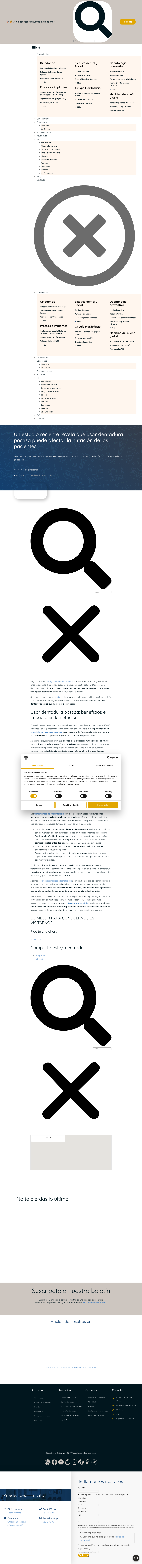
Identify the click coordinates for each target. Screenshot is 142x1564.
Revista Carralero (49, 159)
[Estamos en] (5, 1518)
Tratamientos (43, 54)
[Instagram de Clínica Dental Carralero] (61, 1462)
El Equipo (45, 125)
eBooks (44, 156)
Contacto (41, 180)
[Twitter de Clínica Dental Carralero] (67, 1462)
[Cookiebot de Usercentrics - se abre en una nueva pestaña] (108, 757)
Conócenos (42, 122)
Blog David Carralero (50, 153)
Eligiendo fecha (15, 1509)
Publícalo (39, 959)
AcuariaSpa (42, 135)
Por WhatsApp (50, 1518)
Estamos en (13, 1518)
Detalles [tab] (71, 765)
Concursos (45, 166)
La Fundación (47, 173)
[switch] (58, 796)
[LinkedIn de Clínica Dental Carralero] (87, 1462)
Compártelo (40, 955)
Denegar (39, 805)
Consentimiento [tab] (38, 765)
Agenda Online (14, 1512)
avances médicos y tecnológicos (57, 881)
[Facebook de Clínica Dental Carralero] (54, 1462)
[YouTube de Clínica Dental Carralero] (74, 1462)
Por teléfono (49, 1509)
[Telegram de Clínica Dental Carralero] (94, 1462)
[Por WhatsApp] (40, 1518)
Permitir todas (102, 805)
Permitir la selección (71, 805)
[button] (71, 549)
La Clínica (45, 129)
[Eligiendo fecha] (5, 1509)
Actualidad (46, 142)
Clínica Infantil (43, 118)
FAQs (39, 176)
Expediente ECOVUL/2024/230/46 (57, 1367)
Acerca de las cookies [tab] (104, 765)
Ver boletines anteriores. (95, 1302)
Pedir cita (83, 1555)
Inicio (16, 456)
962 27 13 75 (48, 1512)
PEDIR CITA (36, 939)
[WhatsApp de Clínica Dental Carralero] (47, 1462)
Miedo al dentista (49, 146)
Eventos (44, 170)
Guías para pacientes (50, 149)
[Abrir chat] (136, 1558)
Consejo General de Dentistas (59, 681)
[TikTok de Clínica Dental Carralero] (81, 1462)
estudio (57, 697)
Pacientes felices (44, 132)
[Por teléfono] (40, 1509)
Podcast (44, 163)
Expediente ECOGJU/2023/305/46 (84, 1367)
